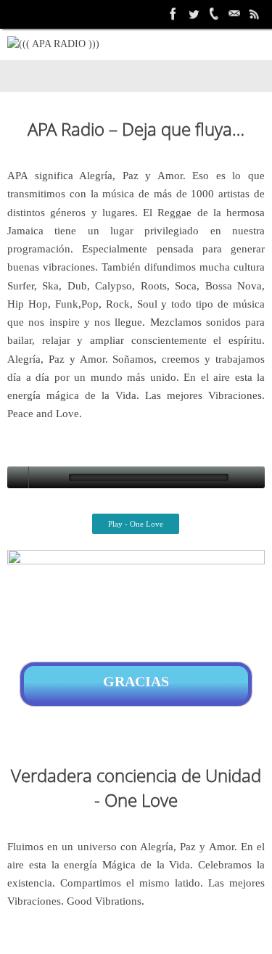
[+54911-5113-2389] (214, 14)
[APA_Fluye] (194, 14)
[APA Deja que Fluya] (173, 14)
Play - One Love (135, 523)
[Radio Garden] (254, 14)
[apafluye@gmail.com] (234, 14)
